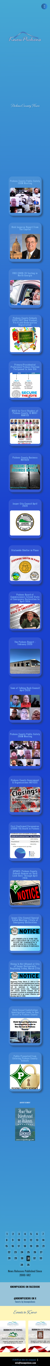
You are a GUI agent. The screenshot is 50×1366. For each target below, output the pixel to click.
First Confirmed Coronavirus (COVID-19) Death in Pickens (25, 827)
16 (13, 1246)
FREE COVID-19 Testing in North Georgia (25, 274)
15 (6, 1246)
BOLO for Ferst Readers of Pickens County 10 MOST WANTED (25, 413)
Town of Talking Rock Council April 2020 (25, 689)
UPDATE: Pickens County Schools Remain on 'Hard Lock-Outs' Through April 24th (25, 874)
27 (41, 1252)
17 (19, 1246)
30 (22, 1258)
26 (35, 1252)
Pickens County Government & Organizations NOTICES (25, 781)
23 (15, 1252)
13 (37, 1240)
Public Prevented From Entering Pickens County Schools (25, 1058)
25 (28, 1252)
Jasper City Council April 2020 (25, 504)
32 (34, 1258)
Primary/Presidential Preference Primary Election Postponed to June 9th (25, 367)
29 (15, 1258)
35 (28, 1264)
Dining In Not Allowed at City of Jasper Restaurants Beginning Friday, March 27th (25, 966)
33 (41, 1258)
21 (43, 1246)
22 (9, 1252)
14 (43, 1240)
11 (25, 1240)
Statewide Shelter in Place (25, 550)
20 (37, 1246)
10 (19, 1240)
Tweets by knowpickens (25, 1301)
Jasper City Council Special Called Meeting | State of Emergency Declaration (25, 920)
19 (31, 1246)
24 (22, 1252)
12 (31, 1240)
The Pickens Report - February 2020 (25, 643)
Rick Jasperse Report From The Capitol (25, 228)
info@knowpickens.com (25, 1362)
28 (9, 1258)
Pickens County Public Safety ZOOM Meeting (25, 182)
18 (25, 1246)
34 (22, 1264)
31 (28, 1258)
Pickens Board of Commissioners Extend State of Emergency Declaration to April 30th (25, 598)
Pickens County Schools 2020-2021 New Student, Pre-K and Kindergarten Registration (25, 321)
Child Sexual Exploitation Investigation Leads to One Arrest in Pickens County (25, 1012)
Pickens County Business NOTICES (25, 458)
